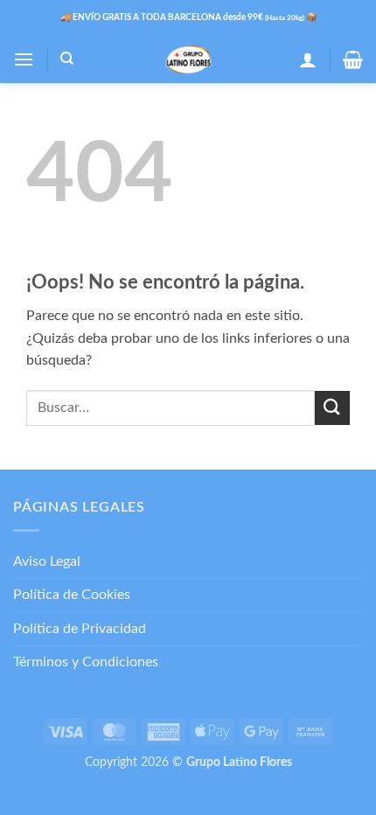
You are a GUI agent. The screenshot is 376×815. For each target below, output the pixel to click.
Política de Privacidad (79, 629)
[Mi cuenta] (308, 59)
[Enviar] (332, 408)
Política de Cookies (71, 595)
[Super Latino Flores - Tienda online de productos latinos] (188, 59)
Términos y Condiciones (85, 662)
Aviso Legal (46, 561)
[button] (23, 59)
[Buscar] (66, 58)
